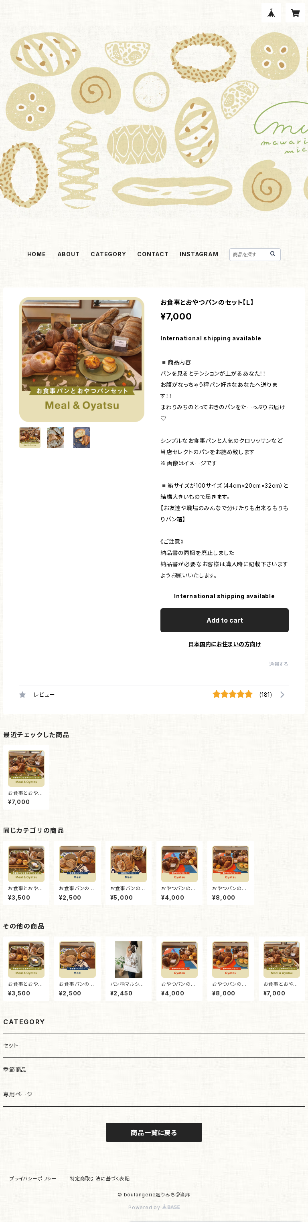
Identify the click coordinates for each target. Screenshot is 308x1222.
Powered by (145, 1207)
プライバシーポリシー (33, 1179)
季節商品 (15, 1069)
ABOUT (68, 254)
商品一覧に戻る (154, 1133)
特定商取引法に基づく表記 (100, 1179)
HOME (36, 254)
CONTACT (153, 254)
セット (10, 1045)
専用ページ (18, 1094)
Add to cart (225, 620)
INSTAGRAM (199, 254)
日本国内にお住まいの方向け (224, 644)
